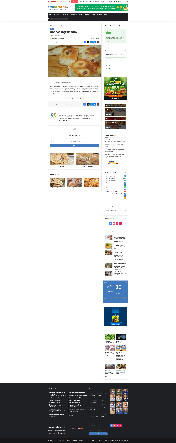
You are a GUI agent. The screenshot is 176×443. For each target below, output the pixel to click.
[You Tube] (63, 120)
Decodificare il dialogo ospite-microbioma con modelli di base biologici (109, 373)
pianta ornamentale (93, 411)
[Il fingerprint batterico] (121, 337)
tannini (101, 418)
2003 (108, 62)
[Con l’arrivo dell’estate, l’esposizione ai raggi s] (119, 398)
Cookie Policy (81, 440)
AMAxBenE (105, 440)
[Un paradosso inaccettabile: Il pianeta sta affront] (112, 405)
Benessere (108, 198)
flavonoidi (95, 402)
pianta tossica (102, 411)
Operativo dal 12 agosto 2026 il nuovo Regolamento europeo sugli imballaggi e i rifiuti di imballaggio (120, 266)
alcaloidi (97, 393)
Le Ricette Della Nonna (94, 404)
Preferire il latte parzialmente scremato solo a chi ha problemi (120, 273)
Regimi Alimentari (109, 184)
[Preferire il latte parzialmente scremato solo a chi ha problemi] (108, 273)
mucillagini (103, 404)
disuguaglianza (102, 400)
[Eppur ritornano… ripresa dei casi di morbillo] (110, 348)
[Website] (60, 120)
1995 (108, 58)
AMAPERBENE (56, 14)
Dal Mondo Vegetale (110, 178)
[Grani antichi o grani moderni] (74, 182)
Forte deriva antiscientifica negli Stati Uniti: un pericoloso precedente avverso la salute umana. (100, 1)
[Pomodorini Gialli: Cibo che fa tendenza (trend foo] (119, 411)
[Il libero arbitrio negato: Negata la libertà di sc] (119, 405)
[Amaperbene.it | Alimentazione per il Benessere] (60, 8)
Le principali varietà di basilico (109, 342)
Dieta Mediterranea (93, 400)
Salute (107, 187)
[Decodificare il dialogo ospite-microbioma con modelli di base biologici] (110, 366)
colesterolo (99, 397)
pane (81, 98)
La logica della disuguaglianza (115, 305)
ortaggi (103, 407)
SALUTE (80, 14)
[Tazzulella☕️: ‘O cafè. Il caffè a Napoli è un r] (112, 411)
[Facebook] (84, 42)
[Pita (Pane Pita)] (57, 182)
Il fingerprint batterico (119, 342)
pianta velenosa (93, 414)
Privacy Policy (75, 440)
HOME (50, 14)
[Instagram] (65, 120)
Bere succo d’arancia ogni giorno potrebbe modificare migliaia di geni (119, 246)
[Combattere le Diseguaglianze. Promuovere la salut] (125, 411)
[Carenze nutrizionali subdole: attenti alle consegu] (125, 405)
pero (98, 409)
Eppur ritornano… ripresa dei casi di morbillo (109, 354)
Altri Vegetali (92, 395)
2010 (108, 65)
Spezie (96, 418)
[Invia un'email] (63, 38)
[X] (88, 42)
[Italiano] (54, 1)
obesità (91, 407)
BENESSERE (87, 14)
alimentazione (104, 393)
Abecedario (108, 182)
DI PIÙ (105, 14)
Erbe (91, 402)
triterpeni (91, 421)
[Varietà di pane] (91, 182)
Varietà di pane (88, 188)
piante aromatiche (101, 414)
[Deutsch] (52, 1)
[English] (49, 1)
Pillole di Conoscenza (110, 176)
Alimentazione (57, 25)
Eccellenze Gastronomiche (111, 191)
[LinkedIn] (91, 42)
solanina (91, 418)
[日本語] (56, 1)
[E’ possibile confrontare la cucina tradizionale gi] (125, 392)
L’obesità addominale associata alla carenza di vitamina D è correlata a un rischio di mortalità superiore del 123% (120, 238)
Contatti (126, 440)
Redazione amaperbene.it (57, 38)
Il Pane (70, 25)
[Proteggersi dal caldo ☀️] (119, 392)
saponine (102, 416)
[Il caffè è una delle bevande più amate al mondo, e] (112, 392)
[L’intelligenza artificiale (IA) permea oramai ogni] (125, 398)
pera (94, 409)
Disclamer (68, 440)
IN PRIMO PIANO (65, 14)
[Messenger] (94, 42)
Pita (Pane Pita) (54, 188)
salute (97, 416)
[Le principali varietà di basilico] (110, 337)
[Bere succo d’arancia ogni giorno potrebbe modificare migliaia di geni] (108, 246)
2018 (108, 68)
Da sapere (99, 14)
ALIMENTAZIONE (73, 14)
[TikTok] (66, 120)
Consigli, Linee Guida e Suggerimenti (114, 193)
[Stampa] (98, 42)
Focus (107, 189)
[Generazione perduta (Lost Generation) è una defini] (112, 398)
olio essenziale (97, 407)
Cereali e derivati (64, 25)
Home (52, 25)
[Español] (58, 1)
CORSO (93, 14)
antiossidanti (92, 397)
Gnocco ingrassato (72, 98)
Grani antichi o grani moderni (74, 188)
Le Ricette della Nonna (111, 180)
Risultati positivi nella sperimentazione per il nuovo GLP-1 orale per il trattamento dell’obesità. (120, 357)
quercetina (92, 416)
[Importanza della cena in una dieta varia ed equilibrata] (121, 366)
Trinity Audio (63, 82)
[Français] (50, 1)
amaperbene (99, 395)
